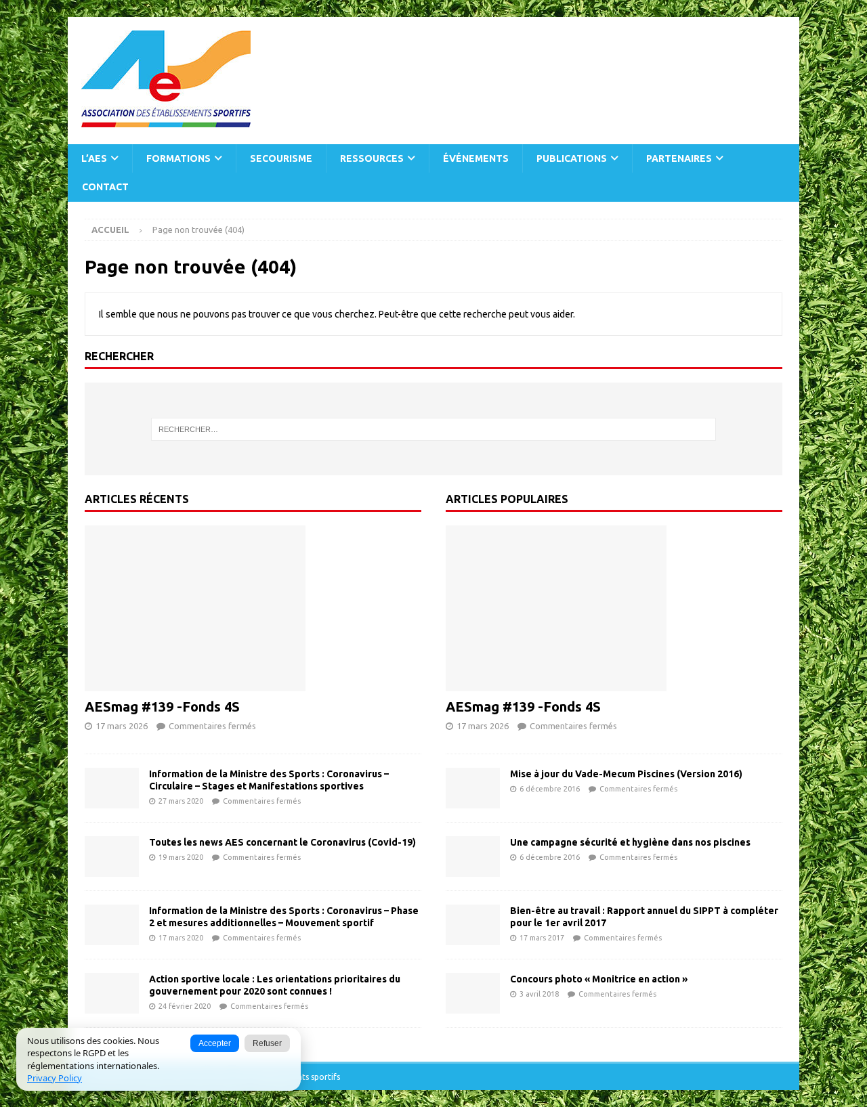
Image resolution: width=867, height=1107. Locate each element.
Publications (571, 158)
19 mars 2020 (180, 857)
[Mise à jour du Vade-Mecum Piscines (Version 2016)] (473, 788)
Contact (105, 186)
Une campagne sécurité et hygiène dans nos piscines (630, 842)
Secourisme (281, 158)
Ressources (372, 158)
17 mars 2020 (180, 938)
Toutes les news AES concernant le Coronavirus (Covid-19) (282, 842)
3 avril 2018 (539, 994)
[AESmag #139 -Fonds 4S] (253, 608)
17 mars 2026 (122, 726)
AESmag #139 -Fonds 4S (162, 706)
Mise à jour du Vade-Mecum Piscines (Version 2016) (626, 773)
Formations (178, 158)
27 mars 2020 (180, 801)
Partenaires (679, 158)
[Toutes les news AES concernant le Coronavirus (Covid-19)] (112, 856)
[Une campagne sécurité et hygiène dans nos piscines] (473, 856)
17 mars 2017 (542, 938)
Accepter (214, 1043)
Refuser (267, 1043)
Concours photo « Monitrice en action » (599, 979)
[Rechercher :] (434, 429)
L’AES (94, 158)
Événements (476, 158)
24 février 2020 (184, 1006)
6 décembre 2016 (550, 789)
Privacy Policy (54, 1078)
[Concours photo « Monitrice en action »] (473, 993)
